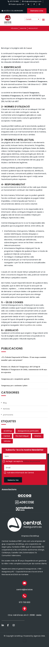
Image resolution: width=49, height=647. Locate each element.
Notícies (6, 409)
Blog (5, 403)
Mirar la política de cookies (31, 325)
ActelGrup (8, 431)
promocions (8, 415)
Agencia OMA (39, 636)
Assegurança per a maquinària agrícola (15, 379)
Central (7, 436)
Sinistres (37, 436)
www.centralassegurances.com (18, 78)
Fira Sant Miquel (22, 436)
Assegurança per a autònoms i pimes (14, 385)
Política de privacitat (31, 461)
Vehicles (7, 441)
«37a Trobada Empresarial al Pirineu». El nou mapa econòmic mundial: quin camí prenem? (23, 358)
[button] (43, 20)
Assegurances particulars (28, 431)
